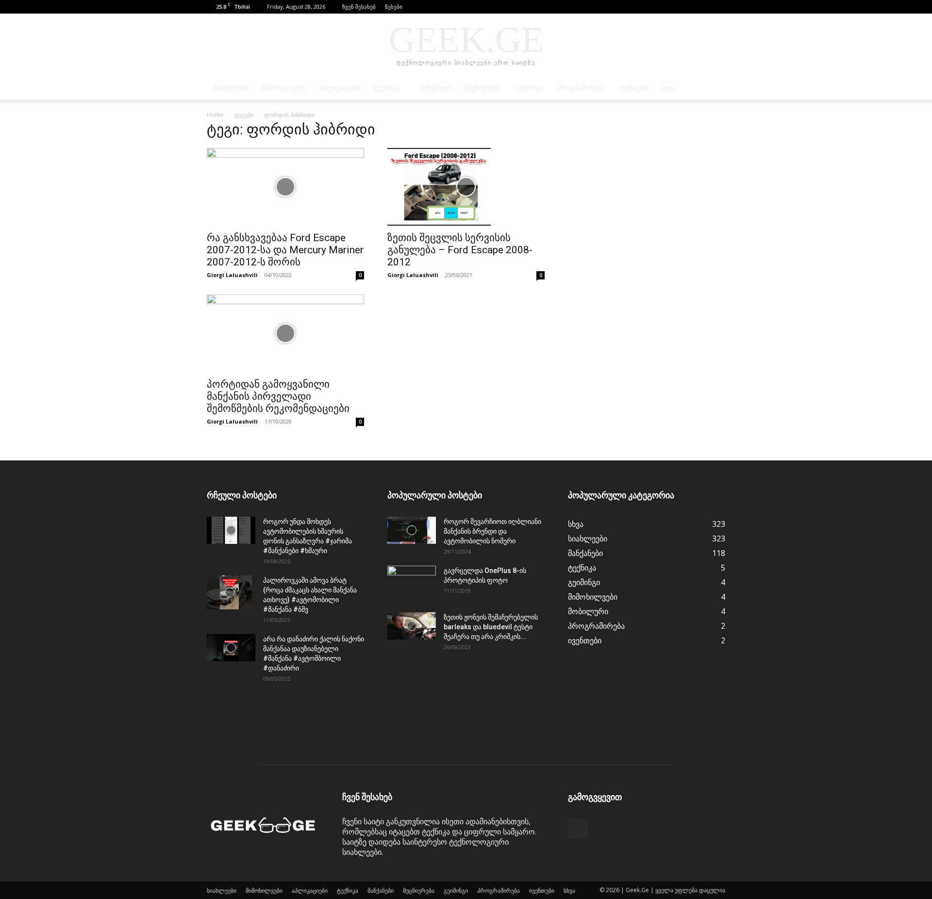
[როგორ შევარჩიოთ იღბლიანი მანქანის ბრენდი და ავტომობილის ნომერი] (411, 530)
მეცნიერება (483, 88)
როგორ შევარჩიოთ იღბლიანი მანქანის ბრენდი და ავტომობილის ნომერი (492, 531)
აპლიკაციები (339, 88)
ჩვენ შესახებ (359, 6)
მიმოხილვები (283, 88)
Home (215, 115)
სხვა (668, 88)
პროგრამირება (580, 88)
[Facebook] (718, 7)
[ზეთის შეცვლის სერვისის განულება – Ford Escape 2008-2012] (466, 187)
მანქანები (435, 88)
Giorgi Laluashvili (232, 274)
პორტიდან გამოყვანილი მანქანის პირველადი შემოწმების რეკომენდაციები (278, 396)
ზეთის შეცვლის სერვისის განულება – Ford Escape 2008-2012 (460, 250)
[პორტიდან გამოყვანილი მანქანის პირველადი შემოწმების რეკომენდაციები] (285, 333)
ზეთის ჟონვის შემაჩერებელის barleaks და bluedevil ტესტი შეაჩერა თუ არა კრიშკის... (491, 626)
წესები (393, 6)
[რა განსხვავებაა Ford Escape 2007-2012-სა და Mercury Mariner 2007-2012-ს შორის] (285, 187)
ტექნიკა (386, 88)
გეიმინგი (529, 88)
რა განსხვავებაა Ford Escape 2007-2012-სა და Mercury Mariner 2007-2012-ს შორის (285, 250)
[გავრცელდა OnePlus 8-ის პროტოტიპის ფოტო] (411, 583)
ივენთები (633, 88)
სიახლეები (231, 88)
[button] (703, 6)
